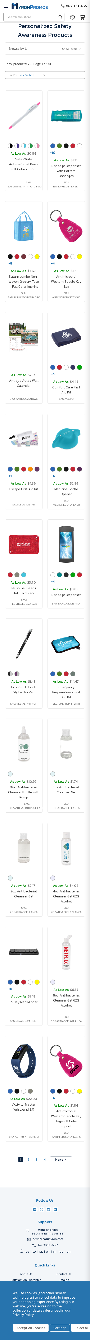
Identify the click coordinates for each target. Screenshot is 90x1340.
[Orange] (30, 469)
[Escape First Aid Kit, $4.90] (23, 439)
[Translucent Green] (79, 367)
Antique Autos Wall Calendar (24, 383)
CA (34, 1252)
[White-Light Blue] (23, 145)
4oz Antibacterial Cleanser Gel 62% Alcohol (66, 896)
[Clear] (10, 773)
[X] (42, 1209)
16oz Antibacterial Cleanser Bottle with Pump (23, 792)
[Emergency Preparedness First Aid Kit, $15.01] (66, 644)
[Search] (60, 17)
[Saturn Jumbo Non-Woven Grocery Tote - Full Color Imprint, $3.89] (23, 226)
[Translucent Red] (79, 574)
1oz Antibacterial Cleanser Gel (66, 790)
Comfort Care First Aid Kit (66, 390)
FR (54, 1252)
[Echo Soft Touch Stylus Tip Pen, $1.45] (23, 644)
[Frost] (52, 878)
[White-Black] (10, 145)
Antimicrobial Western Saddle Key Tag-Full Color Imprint (66, 1118)
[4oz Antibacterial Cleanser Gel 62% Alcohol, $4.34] (66, 848)
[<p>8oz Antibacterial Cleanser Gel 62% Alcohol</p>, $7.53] (66, 952)
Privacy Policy (23, 1314)
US (27, 1252)
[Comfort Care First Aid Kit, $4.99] (66, 337)
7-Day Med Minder (24, 1001)
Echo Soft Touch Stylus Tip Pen (23, 690)
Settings (59, 1328)
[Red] (72, 145)
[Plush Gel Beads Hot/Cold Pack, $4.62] (23, 545)
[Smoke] (72, 673)
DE (41, 1252)
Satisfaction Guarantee (26, 1280)
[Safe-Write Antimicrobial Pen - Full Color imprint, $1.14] (23, 116)
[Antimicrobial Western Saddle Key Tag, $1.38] (66, 226)
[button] (45, 48)
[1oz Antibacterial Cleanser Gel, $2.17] (66, 744)
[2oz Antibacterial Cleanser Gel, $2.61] (23, 848)
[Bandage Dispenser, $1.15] (66, 545)
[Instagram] (48, 1209)
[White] (79, 145)
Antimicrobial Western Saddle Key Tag (66, 281)
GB (61, 1252)
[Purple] (37, 469)
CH (68, 1252)
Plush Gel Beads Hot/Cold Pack (24, 590)
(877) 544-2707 (48, 1245)
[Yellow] (37, 256)
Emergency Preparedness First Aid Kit (66, 692)
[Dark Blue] (72, 367)
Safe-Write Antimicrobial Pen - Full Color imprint (24, 164)
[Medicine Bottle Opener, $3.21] (66, 439)
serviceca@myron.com (48, 1239)
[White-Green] (30, 145)
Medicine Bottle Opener (66, 491)
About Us (26, 1274)
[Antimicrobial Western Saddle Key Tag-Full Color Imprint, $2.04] (66, 1061)
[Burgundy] (23, 256)
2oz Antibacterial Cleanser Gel (24, 894)
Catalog (64, 1280)
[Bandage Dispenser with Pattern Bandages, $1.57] (66, 116)
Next (59, 1159)
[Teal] (59, 574)
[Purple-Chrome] (16, 673)
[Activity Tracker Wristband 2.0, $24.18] (23, 1061)
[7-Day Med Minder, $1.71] (23, 952)
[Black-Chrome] (10, 673)
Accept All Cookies (31, 1328)
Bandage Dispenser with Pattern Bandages (66, 170)
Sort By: (12, 75)
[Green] (59, 145)
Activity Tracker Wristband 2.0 (24, 1107)
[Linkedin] (55, 1209)
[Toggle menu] (6, 5)
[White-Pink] (37, 145)
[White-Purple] (16, 145)
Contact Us (64, 1274)
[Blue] (52, 145)
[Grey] (16, 574)
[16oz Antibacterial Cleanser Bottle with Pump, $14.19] (23, 744)
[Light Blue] (23, 574)
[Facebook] (35, 1209)
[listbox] (33, 75)
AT (48, 1252)
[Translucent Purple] (79, 469)
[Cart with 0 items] (82, 17)
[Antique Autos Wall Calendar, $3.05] (23, 337)
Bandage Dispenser (66, 594)
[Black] (66, 145)
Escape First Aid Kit (23, 488)
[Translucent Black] (66, 574)
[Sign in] (72, 17)
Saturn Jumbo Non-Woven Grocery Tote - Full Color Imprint (24, 281)
